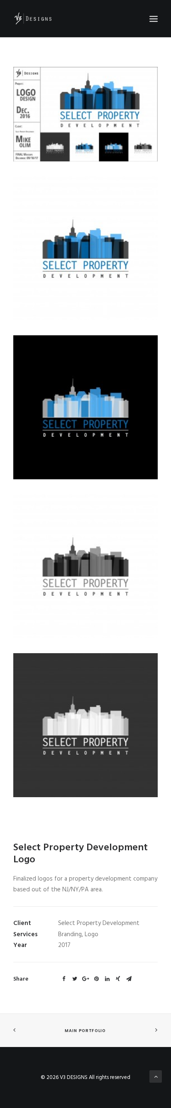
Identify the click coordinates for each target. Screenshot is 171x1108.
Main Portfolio (85, 1031)
